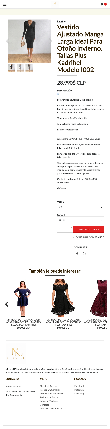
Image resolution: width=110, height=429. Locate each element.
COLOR (61, 214)
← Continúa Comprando (88, 237)
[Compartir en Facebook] (77, 254)
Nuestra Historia (48, 386)
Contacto (44, 404)
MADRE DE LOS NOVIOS (53, 408)
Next (102, 304)
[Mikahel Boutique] (55, 4)
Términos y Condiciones (51, 393)
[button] (9, 41)
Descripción (64, 90)
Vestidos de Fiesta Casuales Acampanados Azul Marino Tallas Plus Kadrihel (23, 322)
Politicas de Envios (49, 397)
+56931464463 (13, 386)
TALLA (60, 202)
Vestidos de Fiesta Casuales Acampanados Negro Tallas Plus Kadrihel (63, 322)
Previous (8, 304)
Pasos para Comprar (50, 389)
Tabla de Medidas (49, 401)
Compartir (81, 247)
